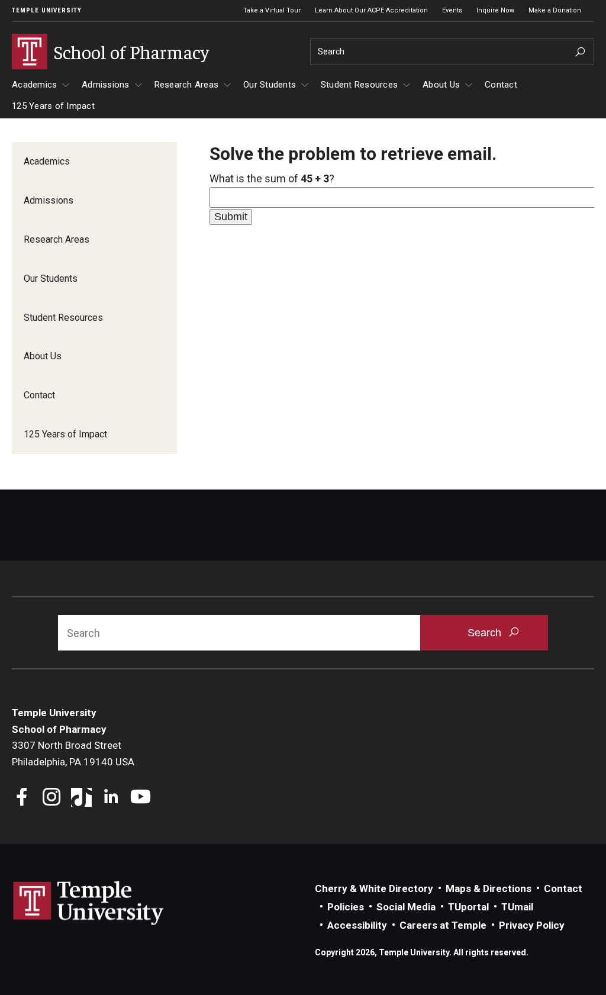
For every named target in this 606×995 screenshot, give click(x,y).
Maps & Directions (488, 888)
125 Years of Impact (53, 106)
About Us (441, 84)
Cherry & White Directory (374, 888)
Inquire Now (495, 10)
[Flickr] (170, 798)
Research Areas (186, 84)
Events (452, 10)
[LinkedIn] (111, 798)
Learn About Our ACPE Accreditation (371, 10)
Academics (34, 84)
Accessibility (357, 925)
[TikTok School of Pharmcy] (81, 798)
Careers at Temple (442, 925)
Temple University (47, 10)
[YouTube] (140, 798)
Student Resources (359, 84)
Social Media (406, 907)
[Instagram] (51, 798)
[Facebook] (22, 798)
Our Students (269, 84)
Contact (501, 84)
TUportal (468, 907)
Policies (345, 907)
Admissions (106, 84)
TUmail (517, 907)
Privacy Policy (532, 925)
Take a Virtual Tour (272, 10)
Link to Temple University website (89, 903)
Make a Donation (554, 10)
